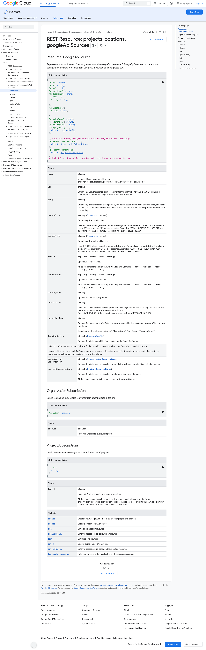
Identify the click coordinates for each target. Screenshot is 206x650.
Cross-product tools (75, 3)
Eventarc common (26, 18)
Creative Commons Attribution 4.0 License (117, 585)
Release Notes (88, 619)
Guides (44, 18)
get (50, 528)
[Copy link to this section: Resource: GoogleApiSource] (93, 57)
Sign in (199, 3)
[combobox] (137, 3)
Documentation (61, 32)
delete (51, 523)
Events (168, 615)
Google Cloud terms (85, 638)
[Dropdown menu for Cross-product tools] (88, 3)
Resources (86, 18)
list (50, 538)
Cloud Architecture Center (135, 623)
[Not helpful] (164, 32)
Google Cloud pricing (50, 615)
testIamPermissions (58, 554)
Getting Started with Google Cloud (138, 615)
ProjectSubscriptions (72, 152)
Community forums (91, 610)
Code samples (130, 619)
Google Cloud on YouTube (176, 623)
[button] (18, 49)
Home (49, 32)
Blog (167, 610)
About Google (47, 638)
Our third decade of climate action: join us (115, 638)
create (51, 518)
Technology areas (47, 3)
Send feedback (155, 39)
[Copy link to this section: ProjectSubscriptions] (81, 445)
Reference (58, 18)
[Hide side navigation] (34, 645)
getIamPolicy (55, 533)
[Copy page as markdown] (101, 45)
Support (85, 615)
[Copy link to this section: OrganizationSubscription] (88, 391)
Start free (194, 12)
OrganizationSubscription (74, 144)
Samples (72, 18)
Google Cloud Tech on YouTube (178, 628)
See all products (48, 610)
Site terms (69, 638)
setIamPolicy (55, 549)
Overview (8, 18)
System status (88, 623)
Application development (81, 32)
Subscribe (173, 644)
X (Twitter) (169, 619)
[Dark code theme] (163, 82)
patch (51, 544)
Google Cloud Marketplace (52, 619)
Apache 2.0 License (49, 588)
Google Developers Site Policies (86, 588)
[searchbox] (18, 27)
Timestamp (92, 215)
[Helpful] (160, 32)
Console (162, 3)
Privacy (59, 638)
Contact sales (47, 623)
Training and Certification (135, 628)
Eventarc (14, 12)
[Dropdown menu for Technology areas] (59, 3)
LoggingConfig (68, 130)
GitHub (126, 610)
